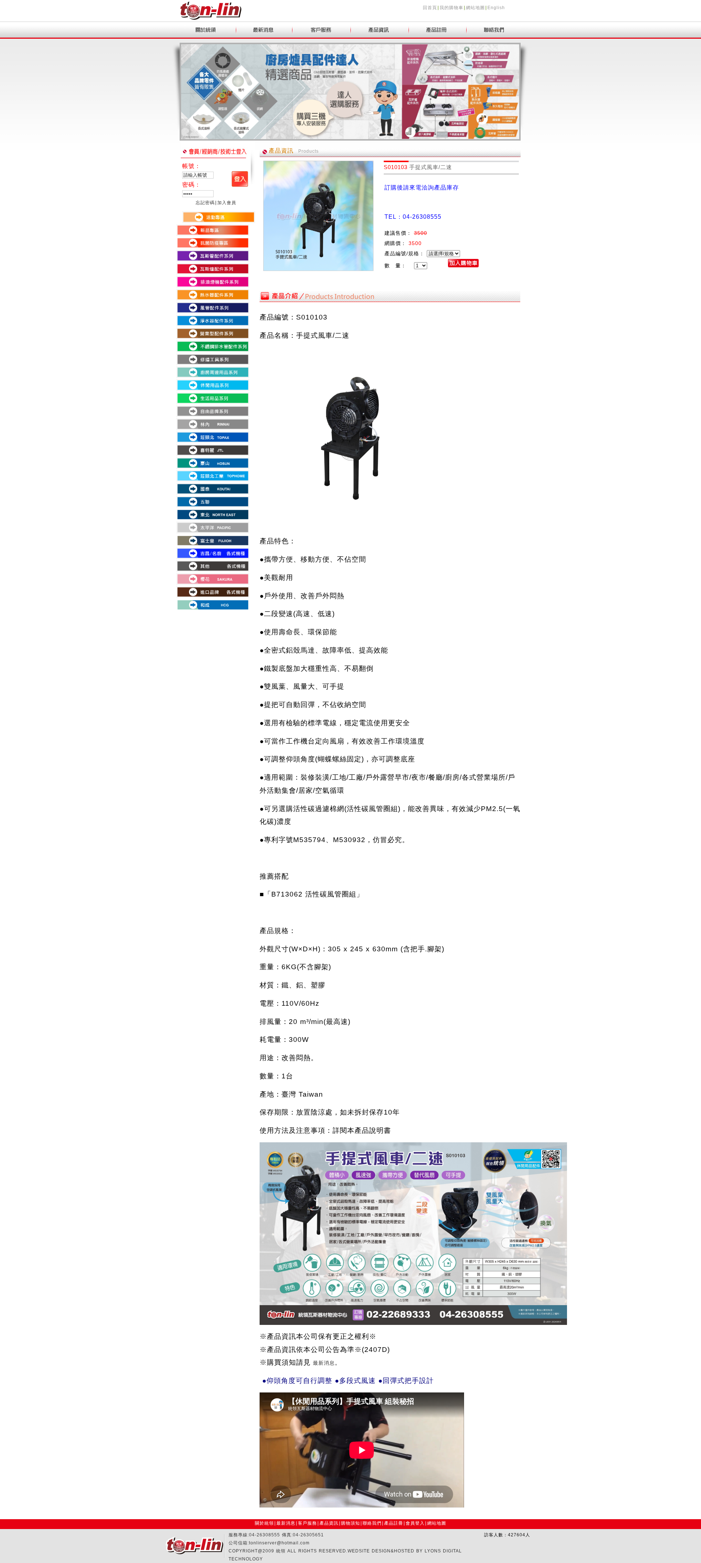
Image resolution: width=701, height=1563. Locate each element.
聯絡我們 (372, 1523)
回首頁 (430, 7)
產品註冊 (393, 1523)
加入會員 (226, 202)
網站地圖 (475, 7)
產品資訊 (328, 1523)
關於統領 (264, 1523)
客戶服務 (307, 1523)
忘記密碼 (205, 202)
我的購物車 (451, 7)
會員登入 (415, 1523)
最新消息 (285, 1523)
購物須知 (350, 1523)
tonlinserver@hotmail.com (279, 1542)
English (496, 7)
